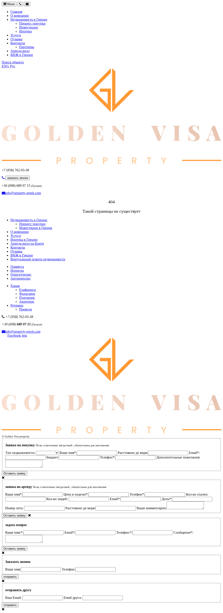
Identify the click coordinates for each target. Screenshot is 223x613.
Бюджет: (52, 457)
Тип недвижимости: (20, 453)
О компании (19, 15)
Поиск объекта (13, 62)
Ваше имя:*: (14, 532)
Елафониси (27, 290)
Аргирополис (20, 278)
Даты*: (167, 499)
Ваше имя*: (68, 453)
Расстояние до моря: (133, 453)
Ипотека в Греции (23, 239)
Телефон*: (107, 457)
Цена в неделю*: (76, 494)
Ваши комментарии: (152, 508)
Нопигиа (17, 270)
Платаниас (27, 297)
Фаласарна (27, 293)
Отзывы (16, 39)
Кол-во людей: (57, 499)
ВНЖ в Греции (21, 55)
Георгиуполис (20, 274)
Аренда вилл (20, 51)
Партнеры (26, 47)
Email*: (115, 499)
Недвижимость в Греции (28, 19)
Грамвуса (17, 266)
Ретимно (16, 305)
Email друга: (73, 597)
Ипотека (25, 31)
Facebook (14, 335)
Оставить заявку (14, 473)
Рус (12, 66)
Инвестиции (28, 27)
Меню (10, 4)
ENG (5, 66)
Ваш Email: (13, 597)
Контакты (17, 43)
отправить (10, 576)
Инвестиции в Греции (35, 228)
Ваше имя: (13, 569)
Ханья (15, 286)
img (24, 335)
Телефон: (68, 569)
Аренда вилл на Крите (27, 243)
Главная (16, 12)
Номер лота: (14, 508)
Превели (25, 309)
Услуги (15, 35)
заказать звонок (17, 178)
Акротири (26, 301)
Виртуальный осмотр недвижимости (37, 259)
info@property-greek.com (23, 193)
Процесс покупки (32, 23)
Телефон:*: (124, 532)
